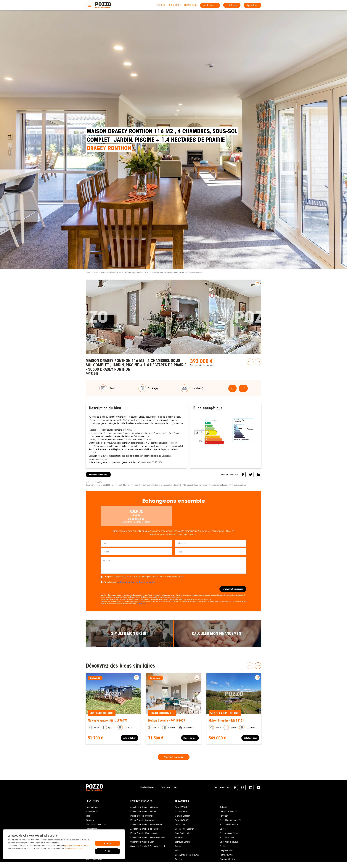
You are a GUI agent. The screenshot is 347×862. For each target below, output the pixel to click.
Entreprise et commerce (96, 824)
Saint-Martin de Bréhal (229, 833)
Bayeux (178, 846)
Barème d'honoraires (98, 474)
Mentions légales (147, 787)
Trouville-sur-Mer (226, 855)
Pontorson (224, 816)
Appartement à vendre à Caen (143, 811)
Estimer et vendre (93, 807)
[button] (249, 367)
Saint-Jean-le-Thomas (229, 824)
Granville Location (182, 816)
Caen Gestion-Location (184, 829)
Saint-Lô (223, 829)
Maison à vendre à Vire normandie (144, 833)
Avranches (179, 837)
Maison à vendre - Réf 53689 (166, 720)
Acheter (89, 816)
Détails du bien (129, 737)
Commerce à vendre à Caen (142, 842)
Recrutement (190, 5)
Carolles (178, 859)
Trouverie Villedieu (227, 859)
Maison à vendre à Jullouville (142, 820)
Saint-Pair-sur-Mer (227, 837)
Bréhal (177, 850)
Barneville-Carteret (182, 842)
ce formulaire (141, 604)
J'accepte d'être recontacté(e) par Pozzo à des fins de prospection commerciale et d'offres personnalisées (143, 576)
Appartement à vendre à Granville (144, 807)
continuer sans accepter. (74, 848)
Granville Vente (181, 811)
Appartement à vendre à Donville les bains (148, 837)
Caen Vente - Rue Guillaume (187, 855)
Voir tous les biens (173, 757)
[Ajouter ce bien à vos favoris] (257, 283)
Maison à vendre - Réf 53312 (105, 720)
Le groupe (160, 5)
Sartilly (222, 846)
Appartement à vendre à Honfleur (144, 829)
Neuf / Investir (91, 811)
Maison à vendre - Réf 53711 (226, 720)
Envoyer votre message (233, 589)
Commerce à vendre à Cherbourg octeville (148, 846)
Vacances (90, 820)
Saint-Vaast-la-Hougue (229, 842)
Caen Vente (180, 824)
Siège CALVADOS (182, 820)
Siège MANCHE (181, 807)
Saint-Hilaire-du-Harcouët (230, 820)
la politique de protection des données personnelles (136, 582)
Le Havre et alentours (228, 811)
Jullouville (224, 807)
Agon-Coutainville (182, 833)
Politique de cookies (169, 787)
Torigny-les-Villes (226, 850)
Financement (91, 829)
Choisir (107, 851)
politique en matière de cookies (77, 845)
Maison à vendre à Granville (142, 816)
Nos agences (174, 5)
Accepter (107, 843)
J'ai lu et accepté (129, 582)
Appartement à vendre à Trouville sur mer (147, 824)
